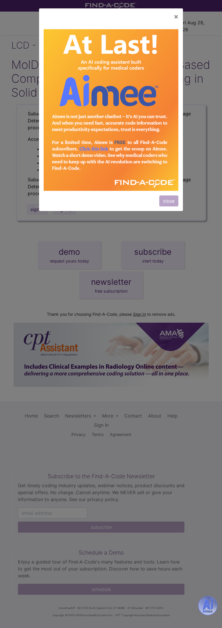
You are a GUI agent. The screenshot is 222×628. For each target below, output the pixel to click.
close (169, 201)
